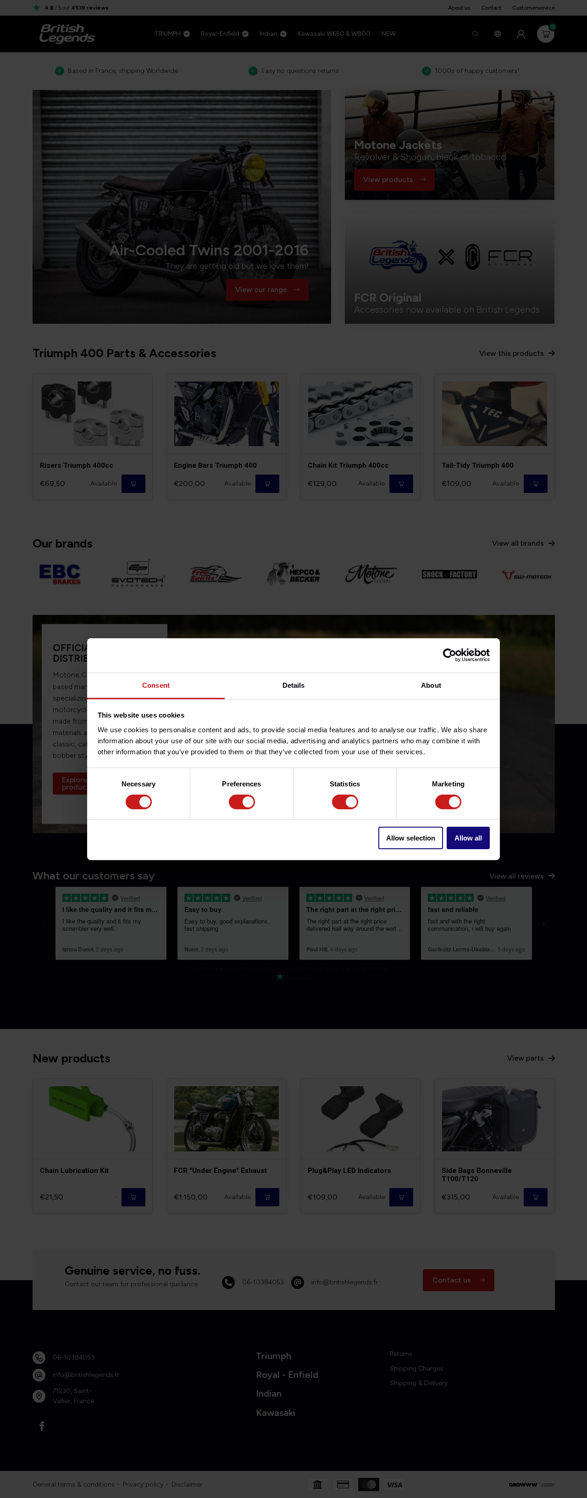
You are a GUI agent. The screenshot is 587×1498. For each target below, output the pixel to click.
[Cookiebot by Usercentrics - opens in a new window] (450, 655)
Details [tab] (293, 685)
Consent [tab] (156, 685)
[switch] (242, 802)
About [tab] (431, 685)
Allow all (468, 838)
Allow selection (410, 838)
